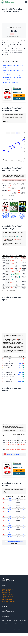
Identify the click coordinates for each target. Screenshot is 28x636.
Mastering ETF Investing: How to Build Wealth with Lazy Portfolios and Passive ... (5, 215)
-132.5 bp (20, 374)
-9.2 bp (21, 365)
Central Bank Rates (7, 591)
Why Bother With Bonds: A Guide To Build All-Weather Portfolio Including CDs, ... (14, 215)
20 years (10, 527)
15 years (10, 525)
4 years (10, 509)
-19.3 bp (21, 367)
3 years (10, 507)
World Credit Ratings (7, 589)
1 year (9, 502)
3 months (10, 498)
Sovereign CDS (6, 592)
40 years (10, 534)
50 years (10, 536)
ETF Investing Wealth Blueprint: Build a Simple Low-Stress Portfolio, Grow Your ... (22, 216)
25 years (10, 529)
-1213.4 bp (20, 381)
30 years (10, 532)
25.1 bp (21, 361)
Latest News (5, 597)
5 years (10, 511)
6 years (10, 514)
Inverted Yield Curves (7, 596)
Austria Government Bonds (15, 541)
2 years (10, 505)
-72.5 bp (21, 370)
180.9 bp (21, 358)
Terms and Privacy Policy (8, 601)
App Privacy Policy (7, 599)
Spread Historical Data (8, 594)
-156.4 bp (20, 376)
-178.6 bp (20, 379)
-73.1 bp (21, 372)
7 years (10, 516)
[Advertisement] (14, 18)
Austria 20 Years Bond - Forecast (15, 454)
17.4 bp (21, 363)
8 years (10, 518)
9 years (10, 520)
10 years (10, 523)
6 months (10, 500)
